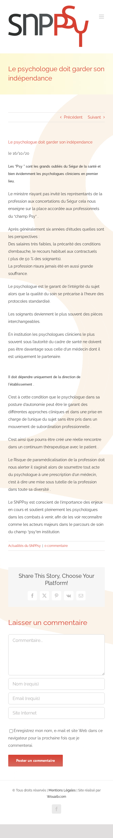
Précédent (73, 117)
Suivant (94, 117)
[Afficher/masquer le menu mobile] (102, 16)
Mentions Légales (62, 790)
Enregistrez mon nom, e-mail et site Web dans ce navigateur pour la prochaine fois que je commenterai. (55, 738)
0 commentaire (56, 546)
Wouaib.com (56, 797)
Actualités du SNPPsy (24, 546)
